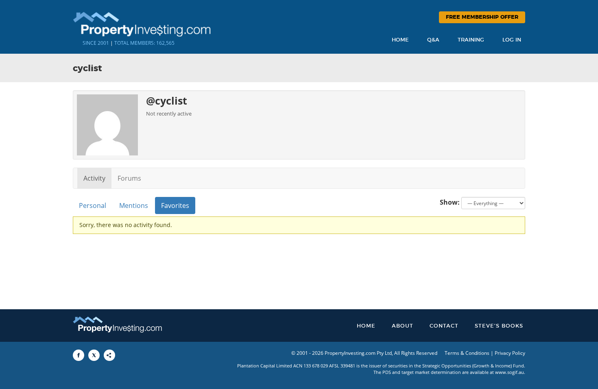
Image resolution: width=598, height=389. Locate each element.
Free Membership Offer (482, 17)
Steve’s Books (499, 326)
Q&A (433, 40)
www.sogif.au (509, 372)
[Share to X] (94, 355)
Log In (511, 40)
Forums (129, 178)
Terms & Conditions (467, 353)
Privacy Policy (510, 353)
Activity (94, 178)
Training (471, 40)
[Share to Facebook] (78, 355)
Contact (444, 326)
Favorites (175, 205)
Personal (92, 205)
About (402, 326)
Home (400, 40)
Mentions (133, 205)
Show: (450, 202)
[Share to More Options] (109, 355)
